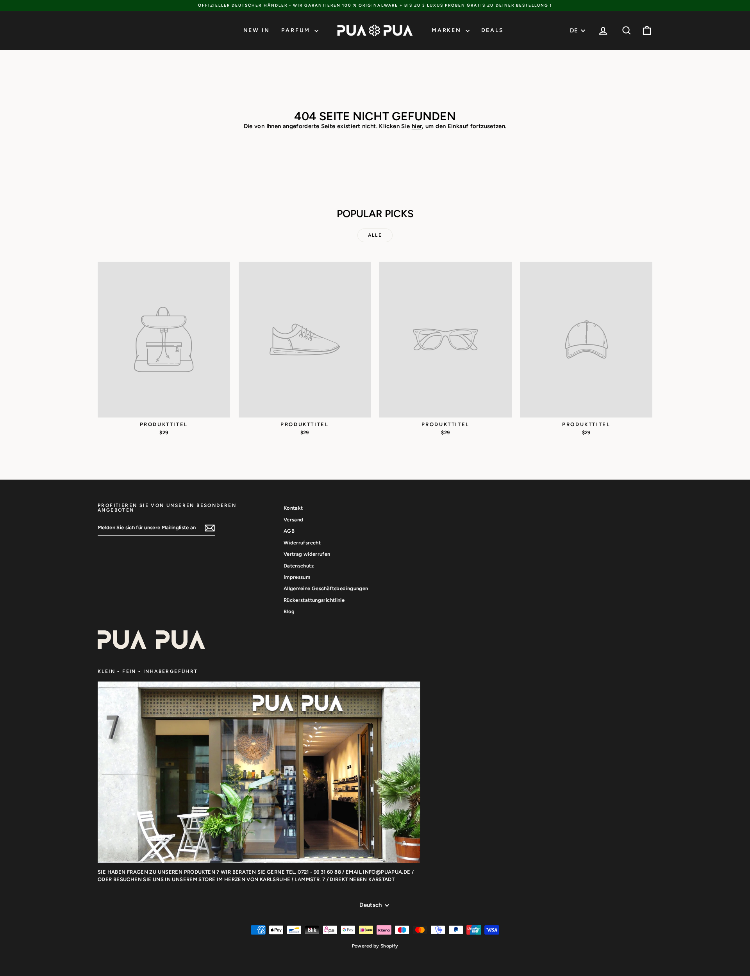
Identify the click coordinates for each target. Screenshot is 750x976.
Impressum (297, 577)
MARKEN (448, 30)
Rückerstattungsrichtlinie (314, 600)
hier (417, 126)
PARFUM (296, 30)
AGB (289, 531)
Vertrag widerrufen (307, 554)
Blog (289, 611)
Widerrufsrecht (302, 543)
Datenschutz (299, 566)
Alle (375, 235)
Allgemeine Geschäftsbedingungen (326, 588)
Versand (294, 520)
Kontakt (293, 508)
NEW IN (256, 30)
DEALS (492, 30)
